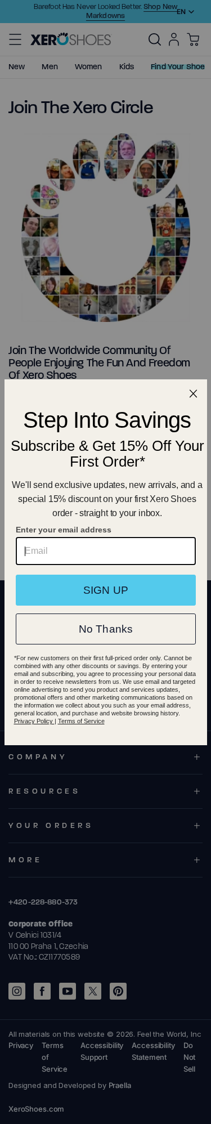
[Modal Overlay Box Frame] (106, 562)
